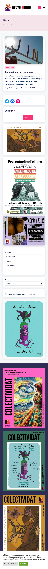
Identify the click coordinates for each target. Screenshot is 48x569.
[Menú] (44, 7)
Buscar (9, 110)
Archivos (8, 280)
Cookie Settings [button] (10, 564)
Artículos (10, 67)
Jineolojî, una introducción (19, 72)
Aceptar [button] (23, 564)
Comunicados (10, 265)
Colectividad (10, 257)
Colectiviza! (9, 261)
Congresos (9, 270)
